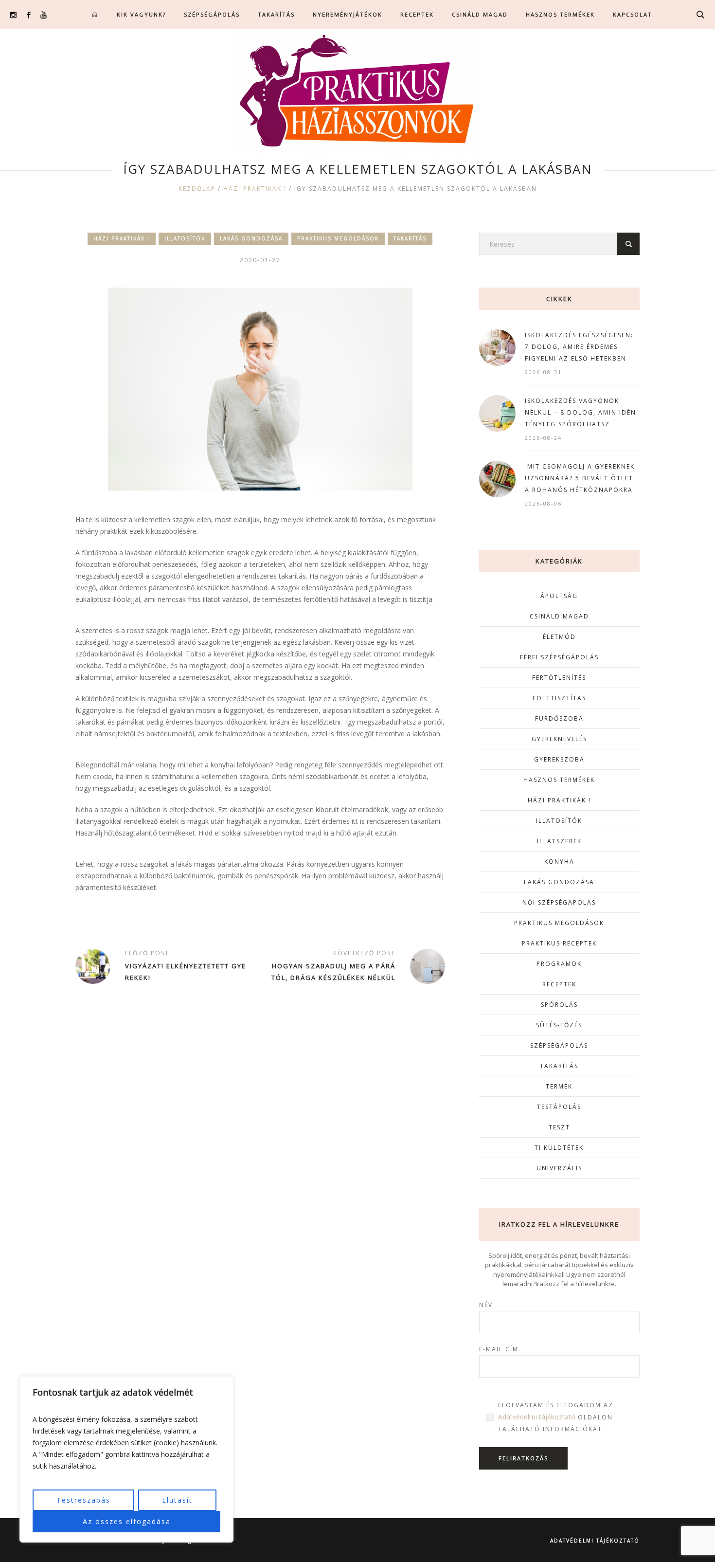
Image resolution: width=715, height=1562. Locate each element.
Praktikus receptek (559, 943)
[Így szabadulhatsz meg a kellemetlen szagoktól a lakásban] (260, 388)
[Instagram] (13, 15)
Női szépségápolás (559, 902)
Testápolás (559, 1107)
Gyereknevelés (559, 739)
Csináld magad (559, 616)
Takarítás (410, 238)
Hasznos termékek (559, 780)
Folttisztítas (559, 698)
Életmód (559, 637)
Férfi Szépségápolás (559, 657)
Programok (559, 964)
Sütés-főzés (559, 1025)
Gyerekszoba (559, 759)
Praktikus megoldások (338, 238)
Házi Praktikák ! (254, 188)
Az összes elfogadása (127, 1521)
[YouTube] (43, 15)
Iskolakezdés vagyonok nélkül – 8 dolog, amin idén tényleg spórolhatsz (580, 412)
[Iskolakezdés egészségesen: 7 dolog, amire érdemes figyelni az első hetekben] (497, 346)
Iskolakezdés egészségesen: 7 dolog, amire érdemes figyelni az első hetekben (579, 347)
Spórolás (559, 1004)
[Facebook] (28, 15)
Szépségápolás (559, 1045)
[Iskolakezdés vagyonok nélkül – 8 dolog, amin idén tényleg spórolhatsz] (497, 412)
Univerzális (559, 1168)
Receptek (559, 984)
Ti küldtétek (559, 1148)
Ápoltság (559, 596)
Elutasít (177, 1500)
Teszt (559, 1127)
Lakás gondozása (251, 238)
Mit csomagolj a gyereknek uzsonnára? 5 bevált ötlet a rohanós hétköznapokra (580, 478)
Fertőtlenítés (559, 677)
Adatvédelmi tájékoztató (536, 1416)
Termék (559, 1086)
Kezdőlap (197, 188)
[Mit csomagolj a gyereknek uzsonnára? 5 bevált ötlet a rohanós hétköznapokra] (497, 478)
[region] (126, 1459)
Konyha (559, 861)
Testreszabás (83, 1500)
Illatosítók (184, 238)
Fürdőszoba (559, 718)
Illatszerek (559, 841)
